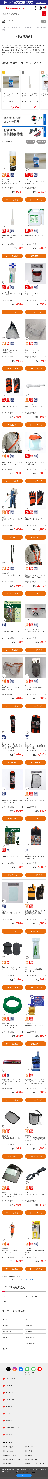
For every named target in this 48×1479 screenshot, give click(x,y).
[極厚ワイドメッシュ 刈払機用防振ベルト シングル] (12, 442)
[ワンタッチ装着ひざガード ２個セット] (35, 667)
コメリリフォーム (33, 1447)
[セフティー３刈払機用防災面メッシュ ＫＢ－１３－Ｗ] (35, 1117)
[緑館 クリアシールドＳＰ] (12, 892)
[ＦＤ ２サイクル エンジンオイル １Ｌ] (35, 161)
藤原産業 (29, 1326)
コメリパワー (32, 1459)
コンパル (5, 1343)
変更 (43, 21)
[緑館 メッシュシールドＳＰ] (35, 780)
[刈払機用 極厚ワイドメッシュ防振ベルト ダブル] (35, 836)
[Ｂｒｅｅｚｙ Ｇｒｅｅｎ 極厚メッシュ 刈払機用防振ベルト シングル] (12, 723)
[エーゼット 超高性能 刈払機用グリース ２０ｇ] (35, 1005)
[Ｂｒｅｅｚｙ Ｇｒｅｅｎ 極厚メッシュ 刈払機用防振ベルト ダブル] (35, 723)
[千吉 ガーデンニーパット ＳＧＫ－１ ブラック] (12, 949)
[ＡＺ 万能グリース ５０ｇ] (12, 273)
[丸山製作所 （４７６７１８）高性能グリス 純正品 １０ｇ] (12, 1061)
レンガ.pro (9, 1451)
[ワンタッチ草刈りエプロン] (12, 611)
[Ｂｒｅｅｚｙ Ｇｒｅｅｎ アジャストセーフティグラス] (35, 611)
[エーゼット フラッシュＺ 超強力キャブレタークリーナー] (12, 161)
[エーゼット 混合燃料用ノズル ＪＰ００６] (12, 217)
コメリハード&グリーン (13, 1459)
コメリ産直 (9, 1447)
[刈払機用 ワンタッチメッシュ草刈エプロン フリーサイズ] (12, 329)
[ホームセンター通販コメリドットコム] (15, 8)
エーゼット (29, 1320)
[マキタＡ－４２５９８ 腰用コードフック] (35, 1174)
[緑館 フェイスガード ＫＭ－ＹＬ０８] (35, 273)
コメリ (5, 1320)
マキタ (5, 1337)
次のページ (32, 1279)
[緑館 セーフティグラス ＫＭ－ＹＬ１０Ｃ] (35, 329)
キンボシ (29, 1331)
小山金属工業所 (31, 1343)
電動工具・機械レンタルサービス (36, 1464)
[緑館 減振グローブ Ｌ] (12, 386)
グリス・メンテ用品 (31, 1296)
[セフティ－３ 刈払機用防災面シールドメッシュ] (12, 1174)
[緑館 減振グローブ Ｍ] (35, 498)
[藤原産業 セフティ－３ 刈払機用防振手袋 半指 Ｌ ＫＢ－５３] (35, 892)
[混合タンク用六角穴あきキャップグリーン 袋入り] (12, 1005)
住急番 (29, 1451)
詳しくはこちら (41, 2)
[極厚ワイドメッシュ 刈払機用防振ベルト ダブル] (35, 555)
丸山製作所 (6, 1326)
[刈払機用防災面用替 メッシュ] (12, 1117)
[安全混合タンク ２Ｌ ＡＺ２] (35, 217)
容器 (4, 1296)
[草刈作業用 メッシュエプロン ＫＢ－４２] (12, 1230)
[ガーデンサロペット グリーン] (12, 836)
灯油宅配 (30, 1455)
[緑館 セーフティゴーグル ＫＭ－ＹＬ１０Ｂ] (12, 667)
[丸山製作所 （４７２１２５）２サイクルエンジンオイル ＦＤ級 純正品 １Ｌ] (35, 1061)
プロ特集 (8, 1463)
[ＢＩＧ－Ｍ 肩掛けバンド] (12, 555)
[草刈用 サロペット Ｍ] (12, 498)
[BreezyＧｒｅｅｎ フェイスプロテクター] (35, 442)
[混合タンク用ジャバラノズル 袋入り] (35, 386)
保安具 (4, 1302)
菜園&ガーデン (10, 1455)
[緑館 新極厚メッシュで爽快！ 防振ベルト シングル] (12, 780)
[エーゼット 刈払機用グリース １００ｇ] (35, 949)
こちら (15, 1471)
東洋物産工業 (7, 1331)
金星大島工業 (30, 1337)
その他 (5, 1349)
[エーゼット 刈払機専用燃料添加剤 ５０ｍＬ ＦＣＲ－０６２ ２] (35, 1230)
